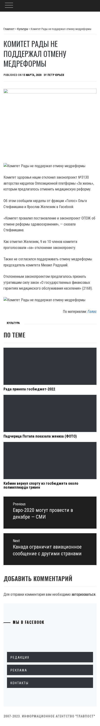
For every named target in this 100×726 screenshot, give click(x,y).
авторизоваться (83, 594)
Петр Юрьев (55, 75)
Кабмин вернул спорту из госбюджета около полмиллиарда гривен (40, 485)
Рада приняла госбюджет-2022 (29, 389)
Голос (92, 311)
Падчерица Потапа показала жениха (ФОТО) (40, 436)
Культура (13, 323)
